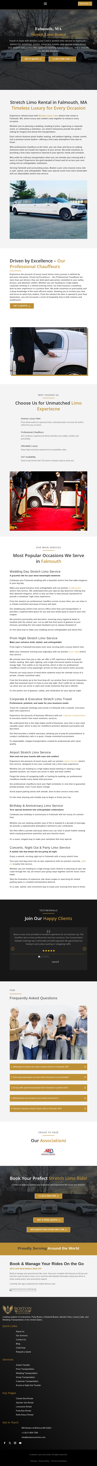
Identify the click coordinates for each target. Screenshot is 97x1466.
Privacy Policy (44, 1461)
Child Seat (20, 1348)
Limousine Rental (24, 1407)
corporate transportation (74, 715)
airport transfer (71, 761)
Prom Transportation (25, 1369)
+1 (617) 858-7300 (30, 1433)
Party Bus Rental (23, 1411)
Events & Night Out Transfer (28, 1385)
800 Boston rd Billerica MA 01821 (36, 1428)
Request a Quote (23, 1352)
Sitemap (33, 1461)
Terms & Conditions (59, 1461)
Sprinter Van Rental (25, 1403)
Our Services (22, 1336)
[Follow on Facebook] (4, 1443)
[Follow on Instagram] (15, 1443)
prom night (74, 652)
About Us (20, 1332)
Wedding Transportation (26, 1373)
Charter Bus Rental (24, 1398)
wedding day (75, 588)
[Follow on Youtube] (20, 1443)
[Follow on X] (10, 1443)
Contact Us (21, 1340)
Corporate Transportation (27, 1381)
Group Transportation (25, 1377)
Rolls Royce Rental (24, 1415)
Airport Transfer (23, 1365)
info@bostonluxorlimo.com (33, 1437)
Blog (18, 1344)
